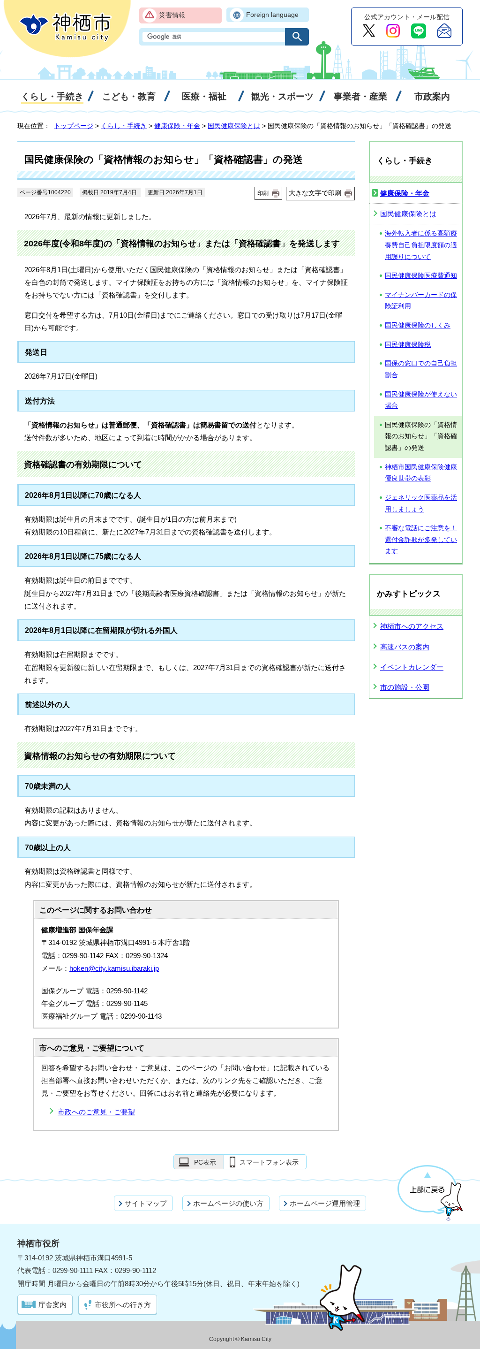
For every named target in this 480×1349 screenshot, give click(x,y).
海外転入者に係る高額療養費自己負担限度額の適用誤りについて (421, 245)
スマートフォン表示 (269, 1162)
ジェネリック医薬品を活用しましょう (421, 503)
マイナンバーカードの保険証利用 (421, 300)
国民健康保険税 (408, 344)
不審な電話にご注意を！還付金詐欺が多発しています (421, 540)
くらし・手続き (124, 126)
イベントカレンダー (411, 667)
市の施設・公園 (404, 687)
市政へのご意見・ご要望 (96, 1112)
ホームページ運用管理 (325, 1203)
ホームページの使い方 (228, 1203)
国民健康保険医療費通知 (421, 275)
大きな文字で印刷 (315, 193)
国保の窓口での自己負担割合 (421, 369)
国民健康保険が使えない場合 (421, 400)
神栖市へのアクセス (411, 626)
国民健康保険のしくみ (417, 325)
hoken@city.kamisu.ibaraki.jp (114, 968)
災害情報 (172, 15)
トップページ (73, 126)
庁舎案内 (52, 1305)
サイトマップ (146, 1203)
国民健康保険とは (234, 126)
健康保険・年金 (177, 126)
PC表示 (205, 1162)
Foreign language (272, 14)
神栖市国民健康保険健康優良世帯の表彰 (421, 473)
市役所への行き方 (123, 1305)
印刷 (263, 193)
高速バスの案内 (404, 647)
